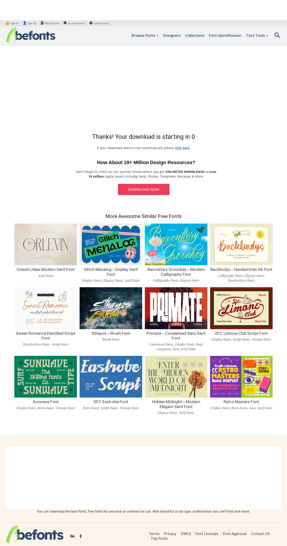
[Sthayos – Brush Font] (111, 308)
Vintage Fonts (261, 339)
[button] (277, 37)
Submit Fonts (101, 23)
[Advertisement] (143, 89)
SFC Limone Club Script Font (241, 333)
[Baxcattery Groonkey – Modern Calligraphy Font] (176, 244)
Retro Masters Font (241, 401)
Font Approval (235, 534)
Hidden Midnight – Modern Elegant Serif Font (176, 404)
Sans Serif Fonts (184, 349)
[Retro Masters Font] (241, 377)
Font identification (225, 35)
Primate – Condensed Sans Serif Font (176, 336)
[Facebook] (81, 536)
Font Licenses (207, 534)
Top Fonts (159, 538)
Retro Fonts (46, 408)
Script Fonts (60, 344)
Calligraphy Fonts (165, 280)
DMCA (186, 534)
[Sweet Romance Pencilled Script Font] (45, 308)
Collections (194, 35)
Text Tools (255, 35)
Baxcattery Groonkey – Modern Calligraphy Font (176, 272)
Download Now (143, 189)
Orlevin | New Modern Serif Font (46, 269)
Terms (154, 534)
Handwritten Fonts (241, 280)
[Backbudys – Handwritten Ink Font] (241, 244)
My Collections (76, 23)
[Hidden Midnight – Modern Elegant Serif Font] (176, 377)
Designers (172, 35)
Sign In (12, 23)
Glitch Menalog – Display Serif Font (111, 272)
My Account (52, 23)
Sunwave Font (46, 401)
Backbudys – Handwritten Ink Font (241, 269)
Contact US (260, 534)
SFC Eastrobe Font (111, 401)
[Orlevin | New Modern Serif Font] (45, 244)
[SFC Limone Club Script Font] (241, 308)
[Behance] (72, 536)
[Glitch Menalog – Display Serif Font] (111, 244)
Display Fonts (92, 280)
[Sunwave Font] (45, 377)
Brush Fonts (111, 339)
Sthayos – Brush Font (110, 333)
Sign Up (30, 23)
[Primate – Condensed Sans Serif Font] (176, 308)
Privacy (170, 534)
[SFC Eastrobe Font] (111, 377)
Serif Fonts (45, 275)
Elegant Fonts (113, 280)
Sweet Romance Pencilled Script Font (45, 336)
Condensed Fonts (161, 344)
